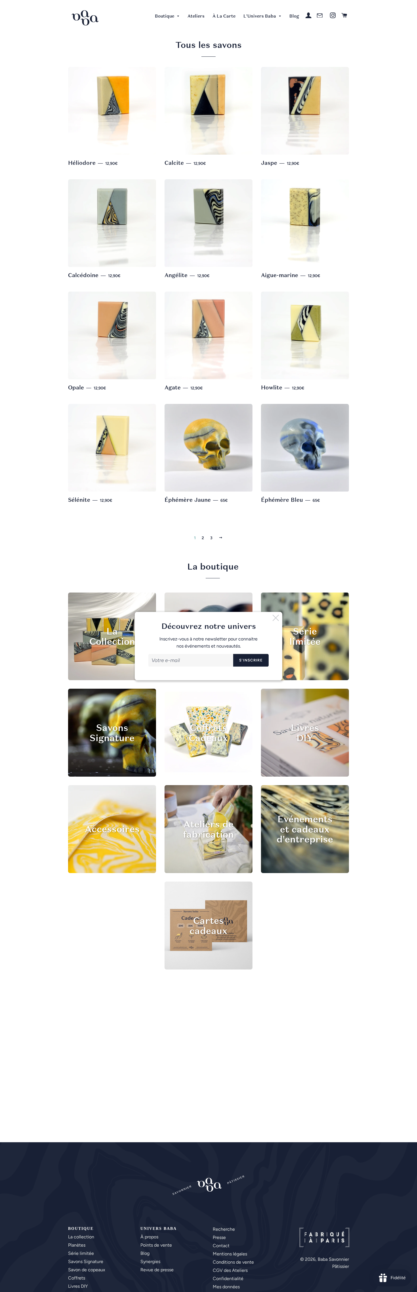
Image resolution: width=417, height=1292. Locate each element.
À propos (149, 1237)
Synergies (150, 1261)
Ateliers (196, 16)
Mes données (226, 1286)
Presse (219, 1237)
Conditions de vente (233, 1262)
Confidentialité (228, 1278)
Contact (221, 1245)
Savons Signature (85, 1261)
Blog (294, 16)
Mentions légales (230, 1254)
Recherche (224, 1229)
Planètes (76, 1245)
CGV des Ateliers (230, 1270)
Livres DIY (78, 1286)
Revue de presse (157, 1269)
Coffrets (76, 1278)
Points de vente (156, 1245)
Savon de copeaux (86, 1269)
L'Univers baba (260, 16)
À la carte (223, 16)
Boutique (165, 16)
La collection (81, 1237)
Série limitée (81, 1253)
